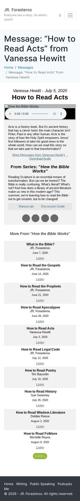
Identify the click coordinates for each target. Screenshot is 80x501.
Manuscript (26, 206)
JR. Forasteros (18, 9)
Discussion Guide (53, 206)
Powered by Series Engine (40, 467)
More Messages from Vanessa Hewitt (37, 155)
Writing (21, 484)
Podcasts (65, 484)
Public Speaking (42, 484)
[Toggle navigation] (70, 15)
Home (8, 484)
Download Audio (40, 158)
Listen (40, 258)
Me (6, 489)
